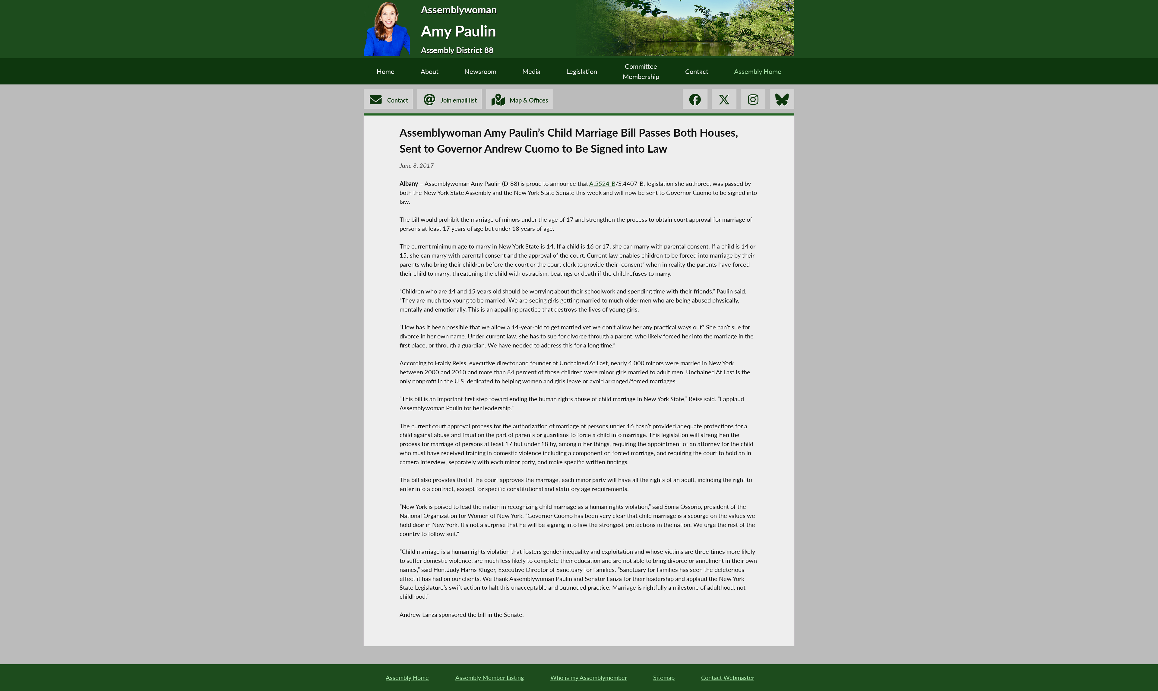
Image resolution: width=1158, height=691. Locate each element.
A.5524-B (602, 183)
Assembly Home (757, 71)
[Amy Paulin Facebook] (695, 99)
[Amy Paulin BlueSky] (782, 99)
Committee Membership (641, 71)
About (429, 71)
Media (531, 71)
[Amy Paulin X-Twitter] (724, 99)
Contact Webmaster (727, 677)
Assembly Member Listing (489, 677)
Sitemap (664, 677)
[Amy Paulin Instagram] (753, 99)
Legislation (581, 71)
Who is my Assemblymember (588, 677)
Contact (696, 71)
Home (385, 71)
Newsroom (480, 71)
